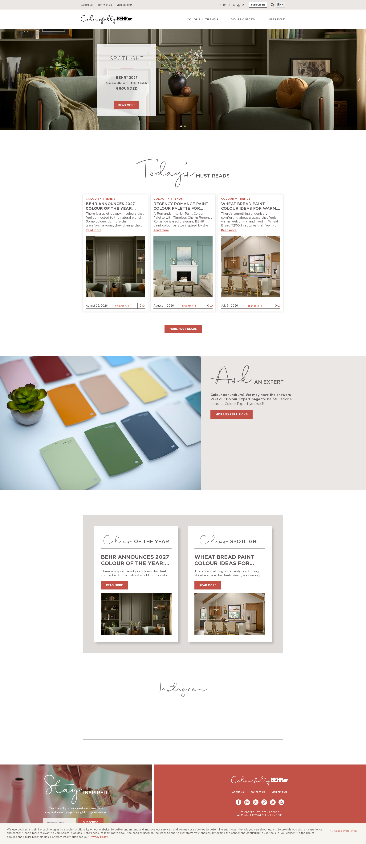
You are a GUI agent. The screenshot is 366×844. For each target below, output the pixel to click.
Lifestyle (276, 19)
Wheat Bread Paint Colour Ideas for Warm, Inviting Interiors (249, 208)
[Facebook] (116, 306)
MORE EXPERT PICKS (231, 414)
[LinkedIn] (119, 306)
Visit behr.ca (124, 5)
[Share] (128, 306)
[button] (343, 831)
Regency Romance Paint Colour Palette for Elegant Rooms (180, 208)
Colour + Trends (202, 19)
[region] (183, 79)
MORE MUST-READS (183, 329)
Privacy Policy (99, 837)
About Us (87, 5)
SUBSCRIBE (258, 5)
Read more (93, 230)
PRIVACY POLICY (250, 812)
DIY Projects (243, 19)
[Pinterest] (122, 306)
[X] (125, 306)
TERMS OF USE (270, 812)
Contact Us (104, 5)
